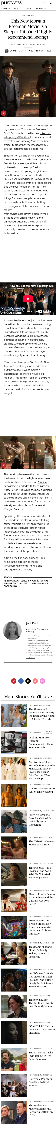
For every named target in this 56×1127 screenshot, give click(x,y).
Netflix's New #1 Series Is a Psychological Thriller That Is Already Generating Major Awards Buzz (26, 583)
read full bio (30, 658)
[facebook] (21, 681)
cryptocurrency (19, 214)
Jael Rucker (19, 51)
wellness (41, 8)
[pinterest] (3, 113)
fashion (5, 8)
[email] (42, 681)
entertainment (28, 16)
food (29, 8)
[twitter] (28, 681)
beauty (18, 8)
